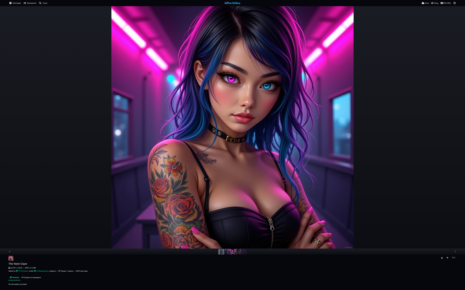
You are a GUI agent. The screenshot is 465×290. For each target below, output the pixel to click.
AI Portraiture (23, 271)
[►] (455, 251)
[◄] (9, 251)
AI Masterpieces (42, 271)
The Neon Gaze (17, 263)
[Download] (441, 257)
